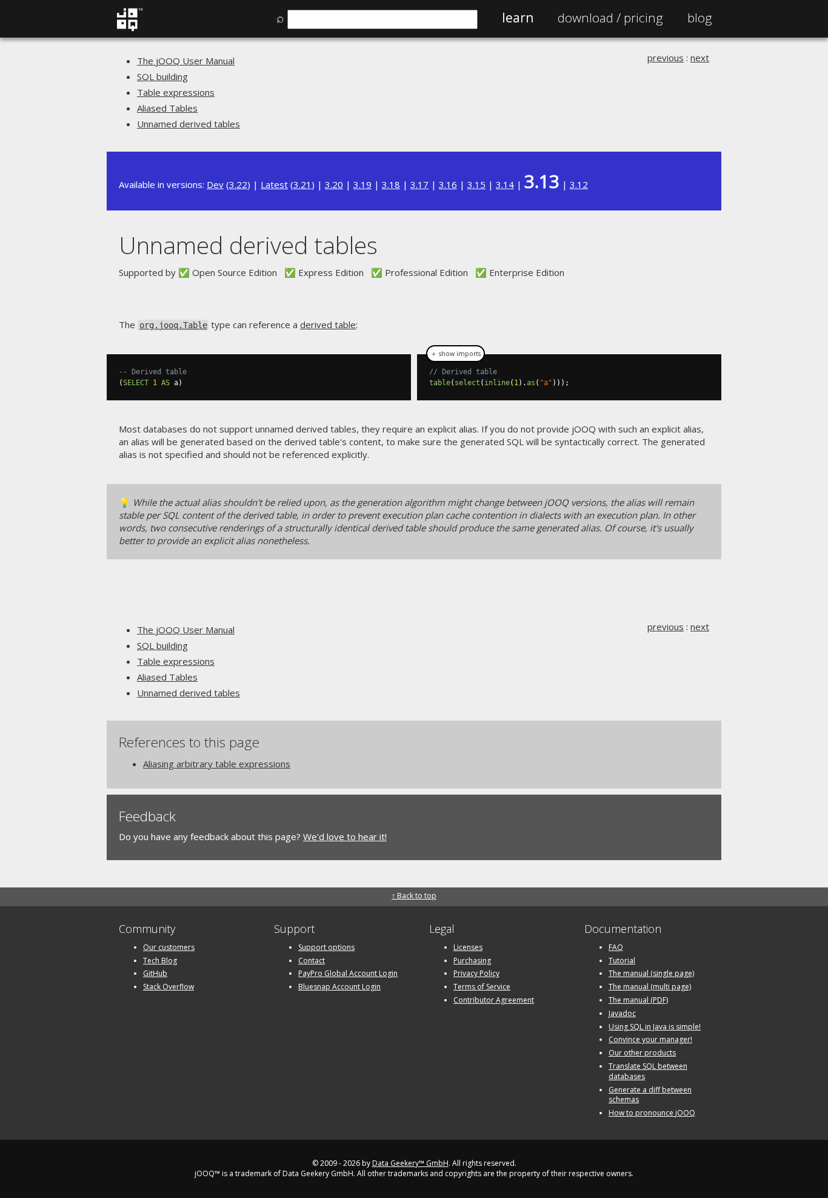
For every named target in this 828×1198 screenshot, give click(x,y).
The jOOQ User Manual (186, 61)
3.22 (238, 184)
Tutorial (622, 960)
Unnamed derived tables (188, 124)
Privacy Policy (476, 973)
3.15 (476, 184)
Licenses (467, 947)
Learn (517, 17)
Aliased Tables (167, 108)
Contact (311, 960)
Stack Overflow (168, 986)
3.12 (579, 184)
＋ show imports (455, 353)
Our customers (169, 947)
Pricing (610, 17)
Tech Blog (160, 960)
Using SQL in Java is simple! (655, 1026)
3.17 (419, 184)
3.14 (505, 184)
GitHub (155, 973)
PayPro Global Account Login (348, 973)
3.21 (302, 184)
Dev (215, 184)
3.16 (448, 184)
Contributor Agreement (493, 1000)
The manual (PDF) (638, 1000)
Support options (326, 947)
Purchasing (472, 960)
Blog (699, 17)
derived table (328, 324)
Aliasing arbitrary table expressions (216, 764)
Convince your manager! (650, 1039)
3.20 (334, 184)
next (699, 58)
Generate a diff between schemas (650, 1095)
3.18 (391, 184)
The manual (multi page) (650, 986)
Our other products (642, 1053)
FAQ (616, 947)
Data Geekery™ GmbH (410, 1163)
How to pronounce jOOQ (652, 1113)
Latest (274, 184)
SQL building (162, 76)
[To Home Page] (129, 28)
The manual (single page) (651, 973)
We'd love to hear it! (345, 836)
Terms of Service (481, 986)
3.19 (362, 184)
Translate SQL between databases (648, 1071)
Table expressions (176, 92)
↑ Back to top (414, 895)
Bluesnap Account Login (339, 986)
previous (665, 58)
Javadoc (622, 1013)
